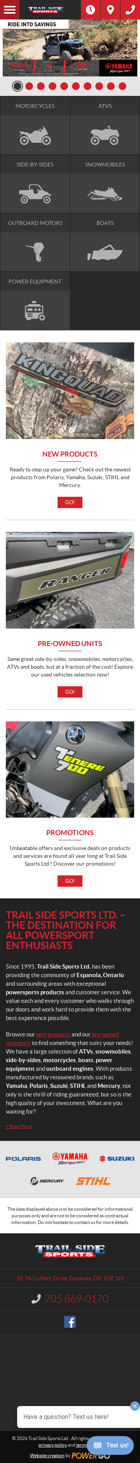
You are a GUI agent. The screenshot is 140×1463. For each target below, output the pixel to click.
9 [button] (111, 86)
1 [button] (17, 86)
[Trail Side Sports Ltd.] (50, 9)
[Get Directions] (110, 9)
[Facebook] (70, 1322)
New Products (70, 454)
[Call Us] (130, 9)
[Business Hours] (90, 9)
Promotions (70, 833)
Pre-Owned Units (70, 644)
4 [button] (52, 86)
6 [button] (76, 86)
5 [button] (64, 86)
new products (53, 1034)
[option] (70, 47)
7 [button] (87, 86)
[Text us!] (110, 1447)
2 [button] (29, 86)
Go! (70, 502)
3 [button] (41, 86)
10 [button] (122, 86)
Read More (19, 1126)
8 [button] (99, 86)
